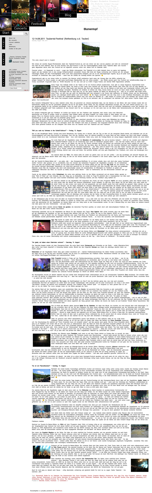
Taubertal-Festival (103, 6)
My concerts (13, 40)
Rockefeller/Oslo (95, 19)
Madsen (88, 19)
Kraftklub (110, 15)
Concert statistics (14, 42)
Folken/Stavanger (88, 17)
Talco (42, 479)
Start (5, 33)
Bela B (115, 8)
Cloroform (115, 19)
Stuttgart (107, 4)
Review (123, 477)
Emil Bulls (103, 19)
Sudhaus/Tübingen (90, 21)
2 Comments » (63, 480)
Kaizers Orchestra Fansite (17, 58)
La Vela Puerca (80, 19)
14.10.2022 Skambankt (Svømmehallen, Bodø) (15, 78)
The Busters (116, 15)
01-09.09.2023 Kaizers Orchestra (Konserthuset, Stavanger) (17, 72)
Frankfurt (106, 17)
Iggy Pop (121, 475)
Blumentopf (39, 475)
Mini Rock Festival (106, 8)
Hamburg (64, 19)
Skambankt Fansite (18, 62)
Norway (117, 14)
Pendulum (96, 477)
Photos (53, 19)
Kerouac (39, 477)
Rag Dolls (103, 477)
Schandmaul (35, 479)
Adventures (12, 46)
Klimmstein (46, 477)
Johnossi (138, 475)
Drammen (98, 21)
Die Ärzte (95, 4)
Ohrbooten (88, 477)
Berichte (41, 480)
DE (84, 11)
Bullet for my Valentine (51, 475)
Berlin (95, 6)
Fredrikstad (82, 21)
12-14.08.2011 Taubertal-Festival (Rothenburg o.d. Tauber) (60, 39)
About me (12, 38)
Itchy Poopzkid (110, 14)
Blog (68, 15)
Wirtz (76, 479)
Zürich (80, 15)
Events (47, 480)
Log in (26, 90)
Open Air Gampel (106, 10)
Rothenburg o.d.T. (95, 10)
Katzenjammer (98, 17)
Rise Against (130, 477)
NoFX (82, 477)
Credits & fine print (15, 48)
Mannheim (110, 19)
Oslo (101, 4)
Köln (92, 12)
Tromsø (85, 15)
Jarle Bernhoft (101, 15)
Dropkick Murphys (99, 475)
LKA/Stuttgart (91, 15)
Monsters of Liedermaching (71, 477)
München (114, 6)
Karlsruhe (115, 12)
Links (10, 44)
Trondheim (116, 10)
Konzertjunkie (71, 19)
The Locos (60, 479)
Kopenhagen (95, 8)
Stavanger (114, 4)
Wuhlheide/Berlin (114, 17)
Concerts (20, 28)
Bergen (80, 17)
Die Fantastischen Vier (67, 475)
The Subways (69, 479)
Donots (90, 475)
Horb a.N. (108, 12)
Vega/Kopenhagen (100, 14)
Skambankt (114, 1)
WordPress (58, 491)
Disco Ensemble (100, 12)
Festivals (37, 24)
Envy (115, 475)
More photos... (90, 56)
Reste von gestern (113, 477)
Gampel (91, 14)
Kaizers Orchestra (99, 1)
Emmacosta (109, 475)
